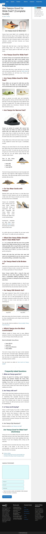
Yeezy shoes (24, 71)
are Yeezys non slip (16, 426)
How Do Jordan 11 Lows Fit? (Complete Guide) (17, 516)
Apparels (12, 1)
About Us (26, 1)
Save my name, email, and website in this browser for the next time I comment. (16, 492)
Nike (25, 507)
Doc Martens (27, 513)
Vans (25, 515)
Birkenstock (26, 511)
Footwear (18, 1)
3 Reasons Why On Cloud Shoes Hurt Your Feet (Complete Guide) (17, 508)
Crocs (25, 517)
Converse (26, 519)
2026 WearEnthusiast (23, 532)
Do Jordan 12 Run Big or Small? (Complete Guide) (14, 455)
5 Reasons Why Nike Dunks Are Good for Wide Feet (14, 454)
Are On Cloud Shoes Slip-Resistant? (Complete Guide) (16, 513)
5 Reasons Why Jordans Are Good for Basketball (17, 519)
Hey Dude (26, 509)
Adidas (9, 224)
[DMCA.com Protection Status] (37, 8)
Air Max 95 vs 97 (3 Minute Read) (16, 511)
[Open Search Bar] (6, 5)
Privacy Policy (39, 1)
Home (7, 1)
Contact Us (32, 1)
